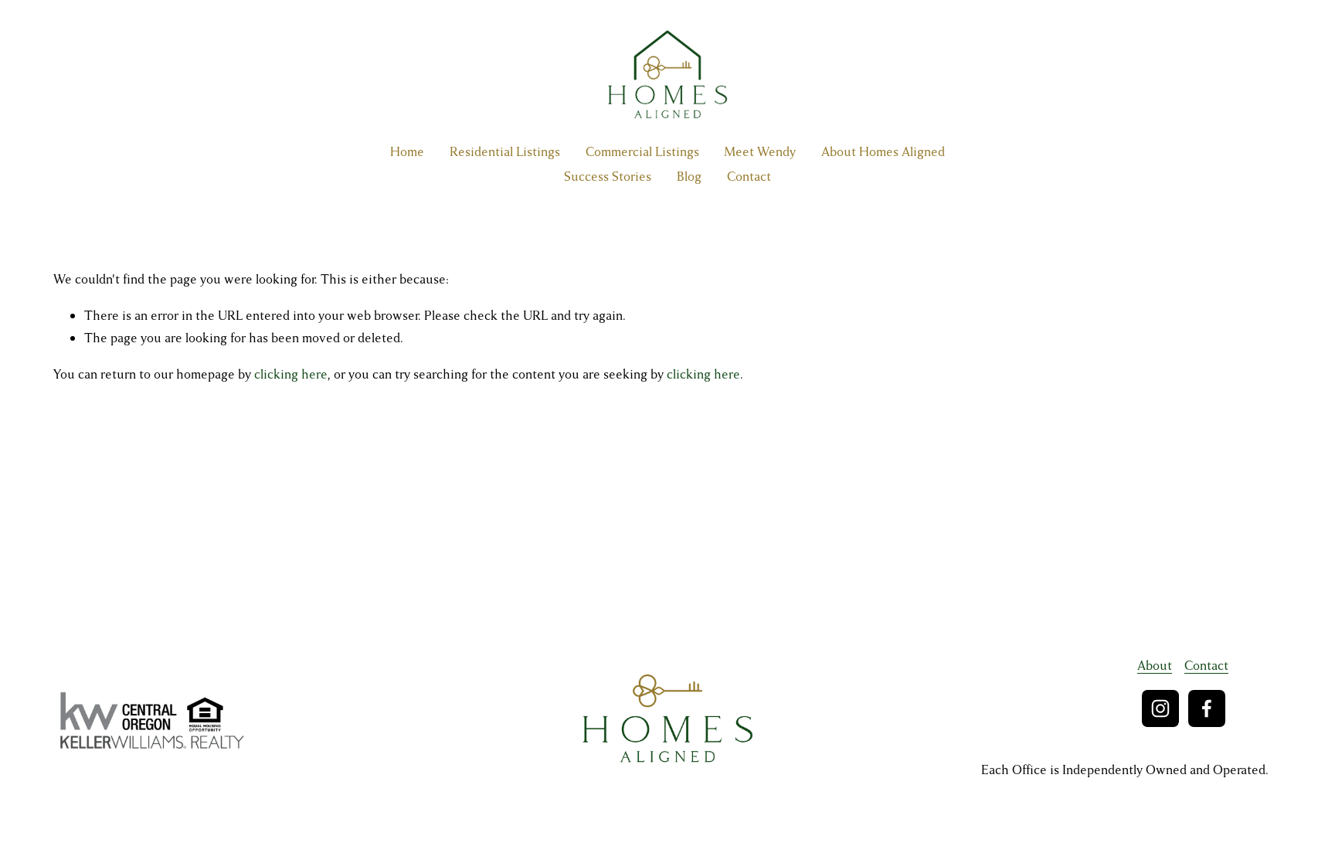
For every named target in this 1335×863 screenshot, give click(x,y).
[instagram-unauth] (1160, 708)
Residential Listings (505, 152)
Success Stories (607, 176)
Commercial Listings (642, 152)
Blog (689, 176)
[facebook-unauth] (1206, 708)
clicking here (291, 374)
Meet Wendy (760, 152)
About (1154, 665)
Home (407, 152)
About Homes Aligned (883, 152)
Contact (749, 176)
